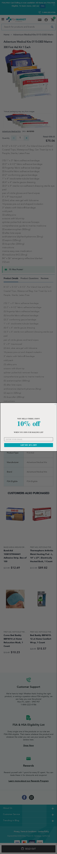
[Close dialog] (55, 404)
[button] (28, 410)
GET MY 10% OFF (28, 445)
